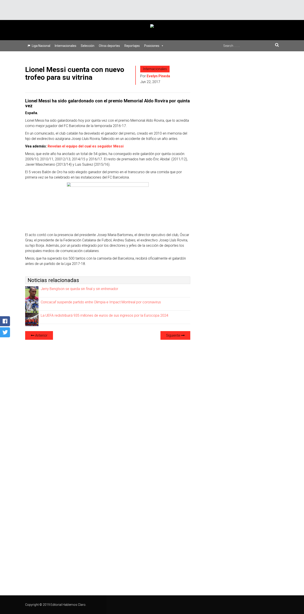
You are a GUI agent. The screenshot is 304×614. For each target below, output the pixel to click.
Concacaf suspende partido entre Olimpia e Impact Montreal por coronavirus (101, 302)
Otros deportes (109, 46)
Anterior (40, 335)
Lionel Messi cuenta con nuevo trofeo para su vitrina (74, 73)
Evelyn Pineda (158, 76)
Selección (87, 46)
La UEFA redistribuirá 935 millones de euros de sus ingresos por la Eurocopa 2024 (104, 315)
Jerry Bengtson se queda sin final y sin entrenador (79, 289)
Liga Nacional (41, 46)
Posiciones (151, 46)
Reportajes (132, 46)
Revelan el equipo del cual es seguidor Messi (86, 146)
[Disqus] (107, 399)
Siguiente (173, 335)
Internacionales (65, 46)
